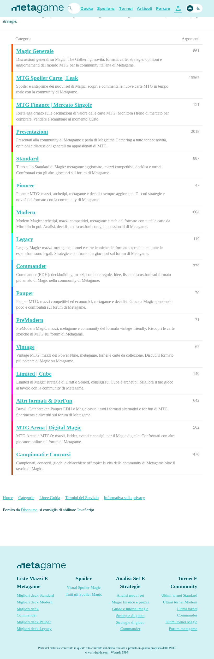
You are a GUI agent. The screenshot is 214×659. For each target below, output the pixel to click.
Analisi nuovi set (130, 595)
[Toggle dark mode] (194, 8)
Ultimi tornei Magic (181, 622)
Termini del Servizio (82, 497)
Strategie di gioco (130, 616)
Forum (163, 8)
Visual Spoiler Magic (84, 587)
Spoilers (106, 8)
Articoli (144, 8)
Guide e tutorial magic (130, 609)
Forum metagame (183, 629)
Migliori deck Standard (35, 595)
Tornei (126, 8)
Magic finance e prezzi (130, 602)
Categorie (26, 497)
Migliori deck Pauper (34, 622)
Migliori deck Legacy (34, 629)
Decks (86, 8)
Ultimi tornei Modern (180, 602)
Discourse (29, 510)
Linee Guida (49, 497)
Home (8, 497)
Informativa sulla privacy (124, 497)
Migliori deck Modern (34, 602)
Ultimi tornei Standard (179, 595)
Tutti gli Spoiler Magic (84, 594)
